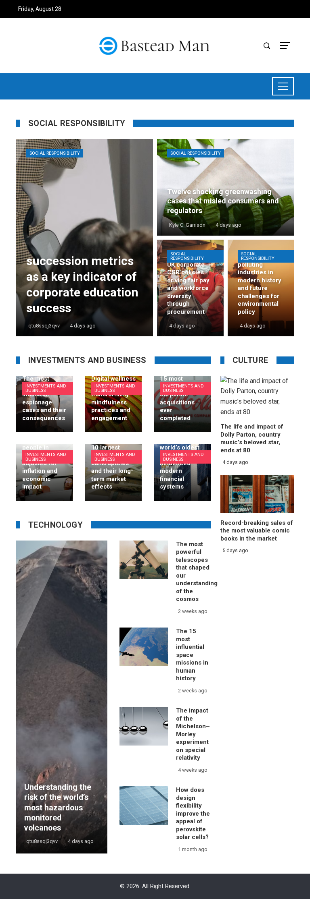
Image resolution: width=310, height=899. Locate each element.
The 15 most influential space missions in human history (192, 655)
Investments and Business (45, 388)
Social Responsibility (54, 153)
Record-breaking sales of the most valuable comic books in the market (256, 530)
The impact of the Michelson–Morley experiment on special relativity (193, 734)
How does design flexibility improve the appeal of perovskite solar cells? (193, 813)
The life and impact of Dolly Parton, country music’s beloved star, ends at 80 (251, 438)
